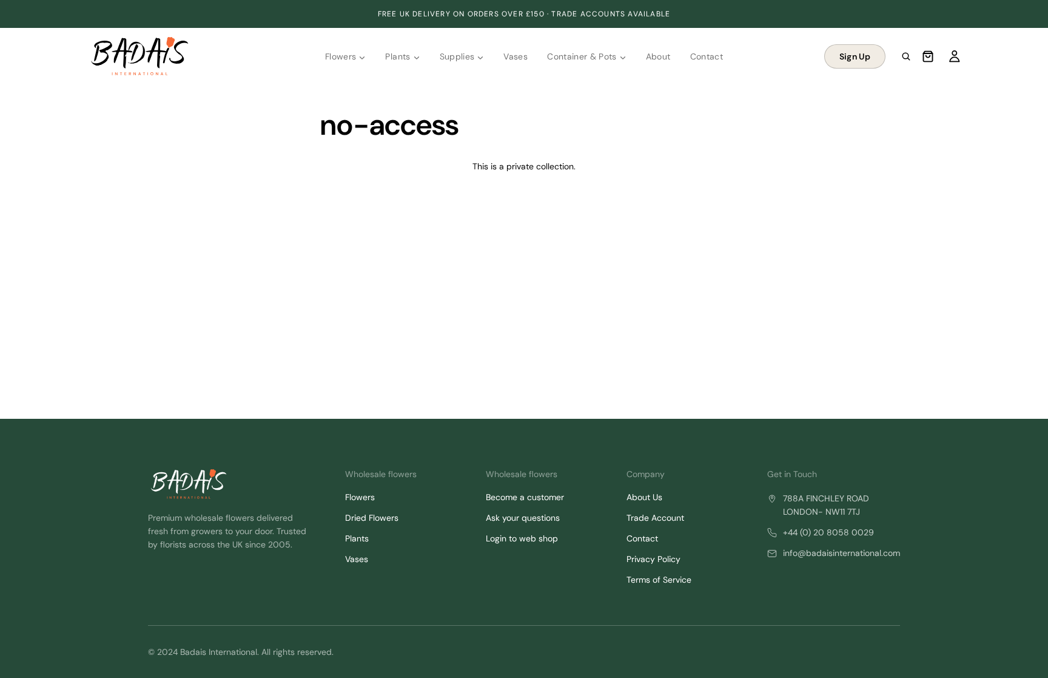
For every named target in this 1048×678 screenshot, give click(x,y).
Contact (642, 538)
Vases (356, 559)
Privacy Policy (653, 559)
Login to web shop (522, 538)
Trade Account (655, 517)
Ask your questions (523, 517)
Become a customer (525, 497)
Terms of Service (658, 579)
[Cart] (928, 56)
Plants (357, 538)
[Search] (906, 56)
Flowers (360, 497)
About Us (644, 497)
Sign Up (854, 56)
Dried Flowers (371, 517)
